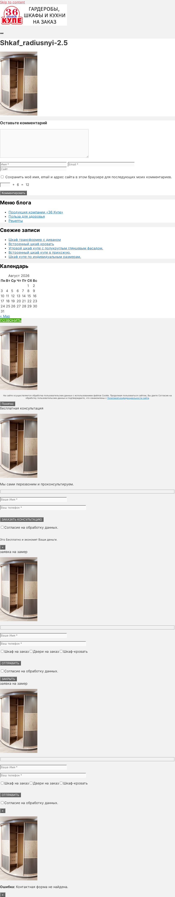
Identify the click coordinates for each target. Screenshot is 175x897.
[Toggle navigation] (1, 33)
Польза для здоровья (27, 216)
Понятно (7, 403)
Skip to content (12, 2)
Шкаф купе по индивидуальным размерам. (45, 257)
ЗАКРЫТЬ (8, 679)
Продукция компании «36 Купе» (36, 212)
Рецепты (16, 220)
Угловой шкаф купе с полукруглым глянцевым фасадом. (56, 248)
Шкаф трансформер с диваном (35, 239)
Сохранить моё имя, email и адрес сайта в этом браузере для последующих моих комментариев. (88, 177)
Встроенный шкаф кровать (31, 244)
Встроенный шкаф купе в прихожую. (40, 252)
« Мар (5, 316)
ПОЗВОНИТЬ (10, 320)
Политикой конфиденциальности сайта (128, 398)
